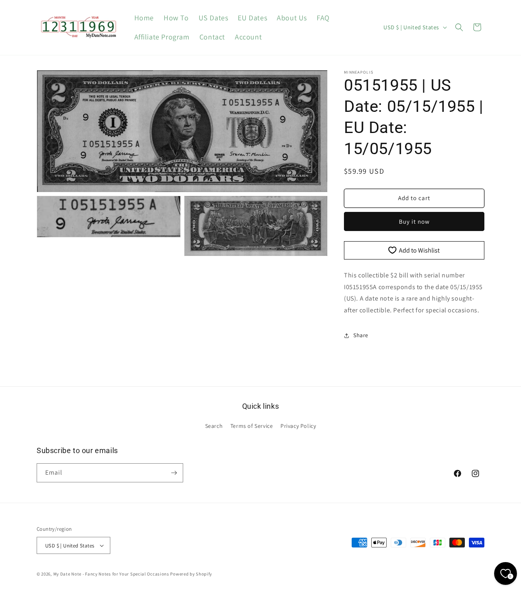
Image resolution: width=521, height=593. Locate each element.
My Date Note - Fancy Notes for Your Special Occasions (111, 574)
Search (214, 425)
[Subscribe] (174, 472)
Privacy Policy (298, 425)
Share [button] (360, 335)
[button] (459, 27)
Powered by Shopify (191, 574)
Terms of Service (251, 425)
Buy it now (414, 221)
